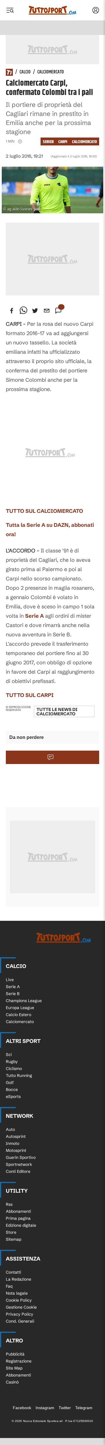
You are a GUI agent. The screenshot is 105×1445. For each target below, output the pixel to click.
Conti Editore (18, 1171)
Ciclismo (14, 1068)
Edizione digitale (21, 1225)
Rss (9, 1204)
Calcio (25, 72)
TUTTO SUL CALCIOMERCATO (44, 511)
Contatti (13, 1272)
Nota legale (17, 1293)
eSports (13, 1096)
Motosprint (16, 1150)
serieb (48, 141)
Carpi (62, 141)
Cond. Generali (20, 1321)
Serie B (13, 993)
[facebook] (12, 310)
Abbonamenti (18, 1211)
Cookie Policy (19, 1300)
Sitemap (13, 1239)
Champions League (24, 1000)
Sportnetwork (19, 1164)
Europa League (20, 1007)
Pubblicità (15, 1354)
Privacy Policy (19, 1314)
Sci (9, 1054)
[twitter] (35, 310)
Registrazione (19, 1361)
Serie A (34, 616)
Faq (9, 1286)
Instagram (45, 1407)
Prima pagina (18, 1218)
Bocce (12, 1089)
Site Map (14, 1368)
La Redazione (18, 1279)
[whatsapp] (23, 310)
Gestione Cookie (21, 1307)
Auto (10, 1129)
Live (10, 979)
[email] (46, 310)
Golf (10, 1082)
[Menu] (10, 10)
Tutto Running (19, 1075)
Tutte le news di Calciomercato (56, 712)
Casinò (12, 1382)
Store (11, 1232)
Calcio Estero (18, 1014)
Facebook (22, 1407)
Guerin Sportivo (21, 1157)
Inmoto (12, 1143)
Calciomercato (50, 72)
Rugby (12, 1061)
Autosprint (16, 1136)
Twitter (65, 1407)
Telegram (83, 1407)
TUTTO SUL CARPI (30, 695)
